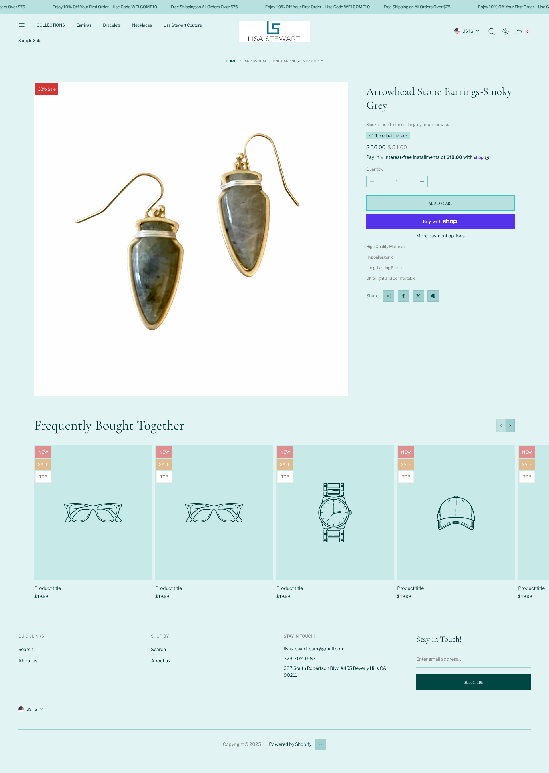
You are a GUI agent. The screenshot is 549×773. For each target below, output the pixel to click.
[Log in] (505, 31)
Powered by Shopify (290, 744)
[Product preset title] (93, 512)
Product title (47, 588)
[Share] (388, 296)
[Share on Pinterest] (433, 296)
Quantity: (374, 169)
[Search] (492, 31)
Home (231, 61)
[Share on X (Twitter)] (418, 296)
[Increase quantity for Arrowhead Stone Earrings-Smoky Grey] (422, 181)
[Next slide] (510, 425)
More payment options (440, 236)
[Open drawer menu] (21, 25)
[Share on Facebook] (403, 296)
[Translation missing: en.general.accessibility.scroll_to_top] (320, 744)
